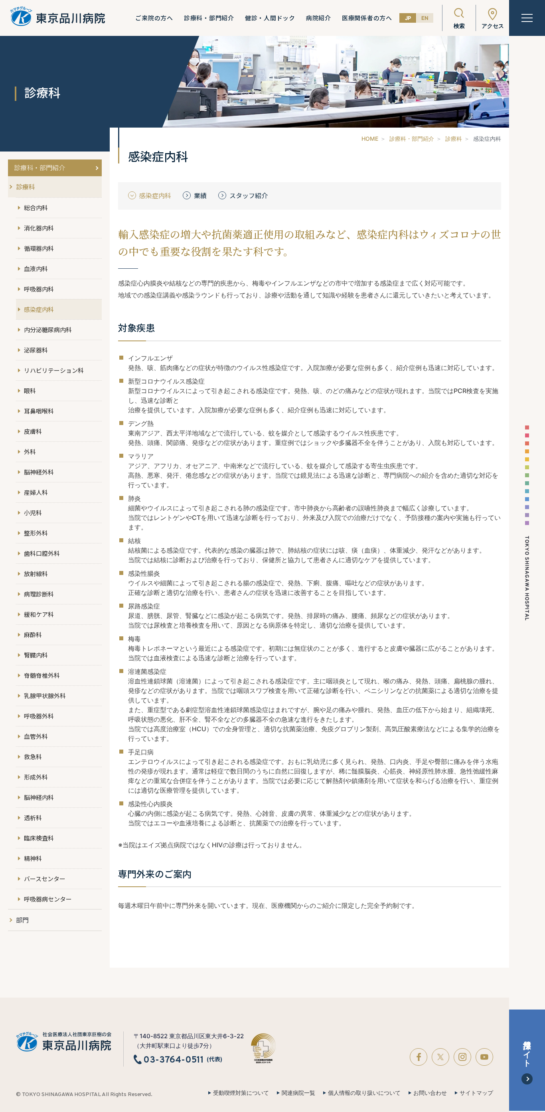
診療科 (453, 138)
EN (424, 18)
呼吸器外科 (39, 716)
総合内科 (36, 207)
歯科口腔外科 (42, 553)
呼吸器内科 (39, 289)
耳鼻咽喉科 (39, 411)
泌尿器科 (36, 350)
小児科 (33, 512)
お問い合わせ (430, 1093)
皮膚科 (33, 431)
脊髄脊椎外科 (42, 675)
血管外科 (36, 736)
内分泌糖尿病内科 (48, 329)
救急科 (33, 756)
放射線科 (36, 573)
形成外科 (36, 777)
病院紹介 (318, 18)
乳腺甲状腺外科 (45, 695)
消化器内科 (39, 228)
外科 (30, 451)
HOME (369, 138)
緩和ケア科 (39, 614)
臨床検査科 (39, 838)
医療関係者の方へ (367, 18)
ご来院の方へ (154, 18)
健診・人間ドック (270, 18)
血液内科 (36, 268)
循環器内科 (39, 248)
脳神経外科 (39, 472)
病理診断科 (39, 594)
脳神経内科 (39, 797)
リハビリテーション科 (54, 370)
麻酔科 (33, 634)
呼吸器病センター (48, 899)
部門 (22, 920)
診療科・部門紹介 (209, 18)
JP (408, 18)
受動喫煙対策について (241, 1093)
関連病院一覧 (298, 1093)
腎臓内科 (36, 655)
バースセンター (44, 878)
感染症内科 (39, 309)
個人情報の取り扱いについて (364, 1093)
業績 (200, 195)
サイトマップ (476, 1093)
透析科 (33, 817)
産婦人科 (36, 492)
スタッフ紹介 (248, 195)
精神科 (33, 858)
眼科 (30, 390)
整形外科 (36, 533)
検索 (459, 25)
